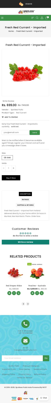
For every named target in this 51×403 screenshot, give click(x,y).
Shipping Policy (8, 374)
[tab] (25, 194)
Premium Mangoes (31, 366)
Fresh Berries (24, 369)
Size (4, 153)
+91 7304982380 (25, 333)
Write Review (8, 101)
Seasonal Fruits (40, 369)
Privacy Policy (25, 374)
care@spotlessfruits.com (25, 350)
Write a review (25, 242)
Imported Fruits (9, 369)
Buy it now (11, 178)
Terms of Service (24, 378)
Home (11, 31)
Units (4, 163)
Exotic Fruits (14, 366)
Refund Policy (40, 374)
